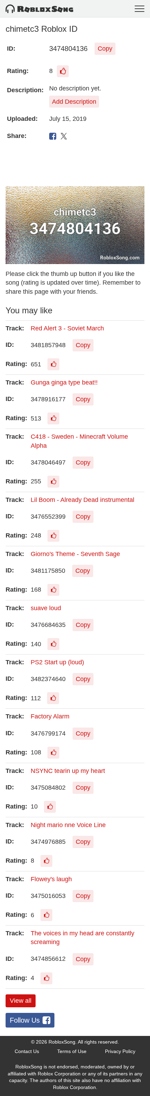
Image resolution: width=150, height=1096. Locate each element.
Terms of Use (72, 1051)
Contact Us (27, 1051)
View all (20, 1000)
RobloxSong (61, 1042)
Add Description (74, 101)
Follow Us (25, 1020)
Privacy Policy (120, 1051)
